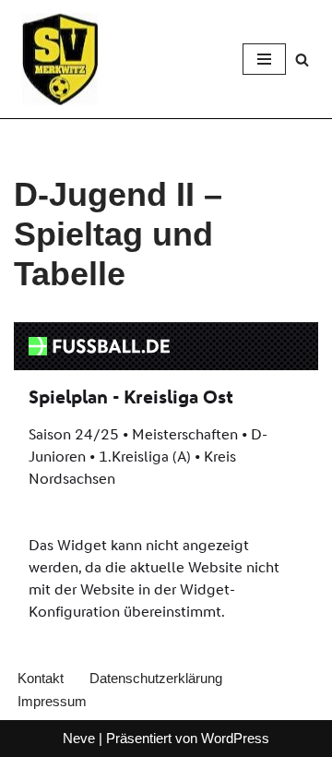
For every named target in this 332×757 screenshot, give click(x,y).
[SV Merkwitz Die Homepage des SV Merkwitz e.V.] (60, 59)
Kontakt (41, 678)
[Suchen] (302, 59)
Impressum (52, 701)
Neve (79, 738)
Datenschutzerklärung (155, 678)
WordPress (235, 738)
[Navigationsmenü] (264, 59)
